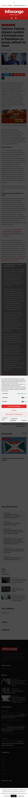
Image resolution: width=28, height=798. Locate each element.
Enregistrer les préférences (14, 414)
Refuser (14, 410)
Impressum (24, 420)
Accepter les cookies (14, 406)
